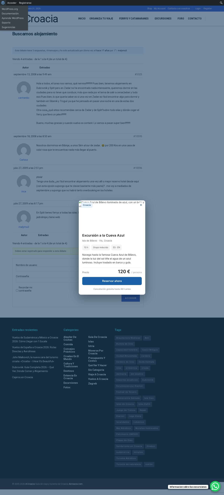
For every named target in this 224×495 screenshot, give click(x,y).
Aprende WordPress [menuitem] (13, 18)
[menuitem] (3, 3)
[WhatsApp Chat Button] (215, 486)
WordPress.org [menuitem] (10, 9)
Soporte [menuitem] (6, 22)
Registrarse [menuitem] (25, 2)
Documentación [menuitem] (10, 13)
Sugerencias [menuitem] (8, 27)
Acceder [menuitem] (11, 2)
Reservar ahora (112, 281)
